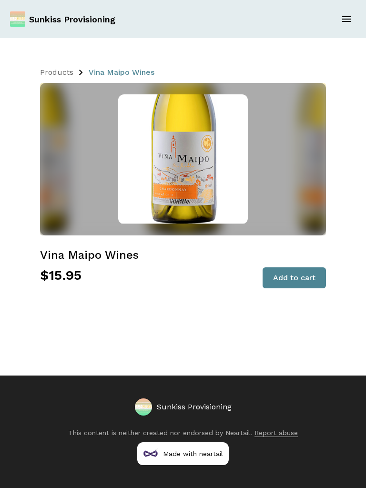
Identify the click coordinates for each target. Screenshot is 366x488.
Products (56, 72)
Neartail (237, 433)
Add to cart (294, 277)
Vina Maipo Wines (121, 72)
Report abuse (276, 433)
